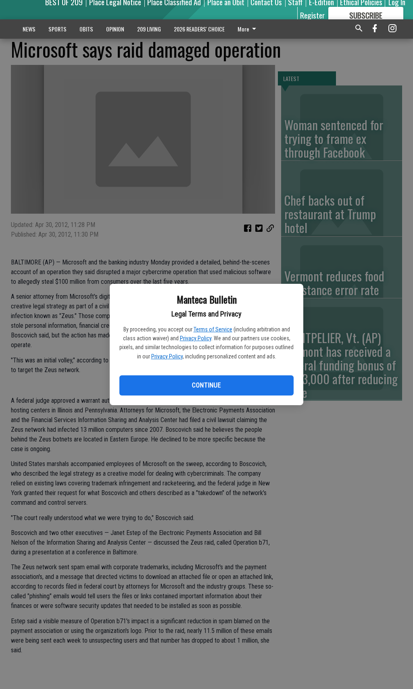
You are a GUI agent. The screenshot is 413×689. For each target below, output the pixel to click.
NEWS (29, 29)
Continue (206, 385)
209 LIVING (149, 29)
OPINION (115, 29)
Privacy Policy (195, 338)
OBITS (86, 29)
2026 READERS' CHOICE (199, 29)
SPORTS (57, 29)
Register (312, 15)
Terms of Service (213, 329)
